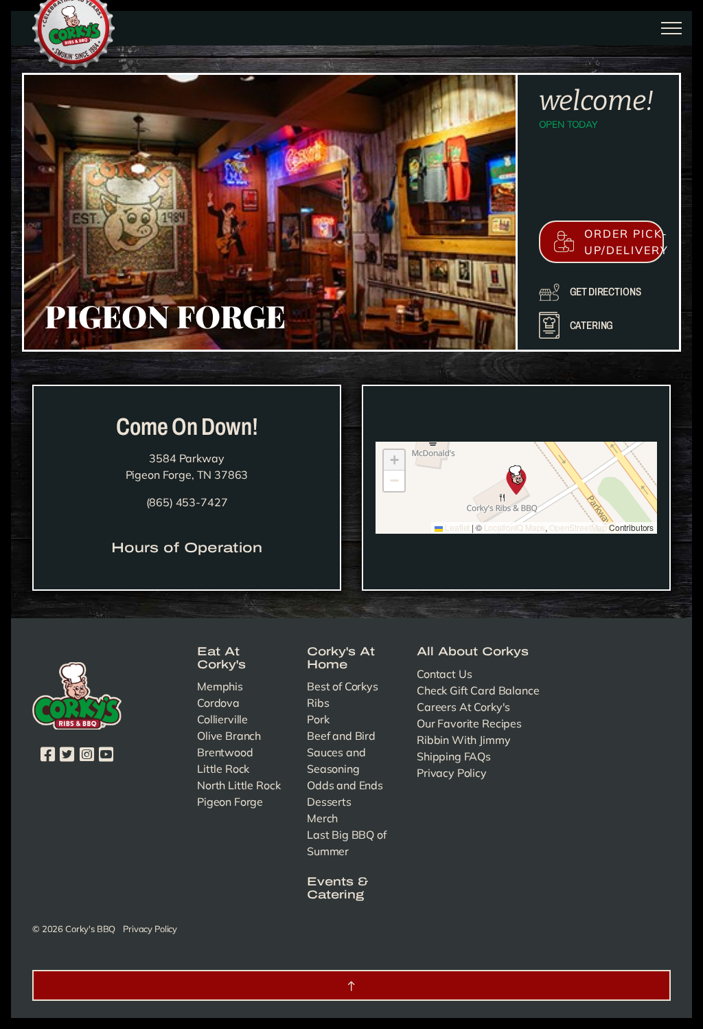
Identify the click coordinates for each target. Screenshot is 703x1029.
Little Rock (223, 769)
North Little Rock (238, 785)
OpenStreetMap (578, 527)
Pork (318, 719)
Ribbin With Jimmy (463, 740)
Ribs (318, 703)
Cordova (218, 703)
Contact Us (444, 674)
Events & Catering (337, 888)
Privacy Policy (452, 773)
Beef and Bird (341, 736)
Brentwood (225, 752)
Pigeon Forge (230, 801)
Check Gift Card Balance (478, 690)
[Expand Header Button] (671, 28)
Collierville (222, 719)
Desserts (329, 801)
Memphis (220, 686)
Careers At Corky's (463, 707)
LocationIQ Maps (515, 527)
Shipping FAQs (454, 756)
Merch (322, 818)
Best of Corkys (342, 686)
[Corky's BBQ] (73, 27)
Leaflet (456, 527)
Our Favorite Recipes (469, 723)
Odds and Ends (345, 785)
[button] (516, 487)
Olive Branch (229, 736)
